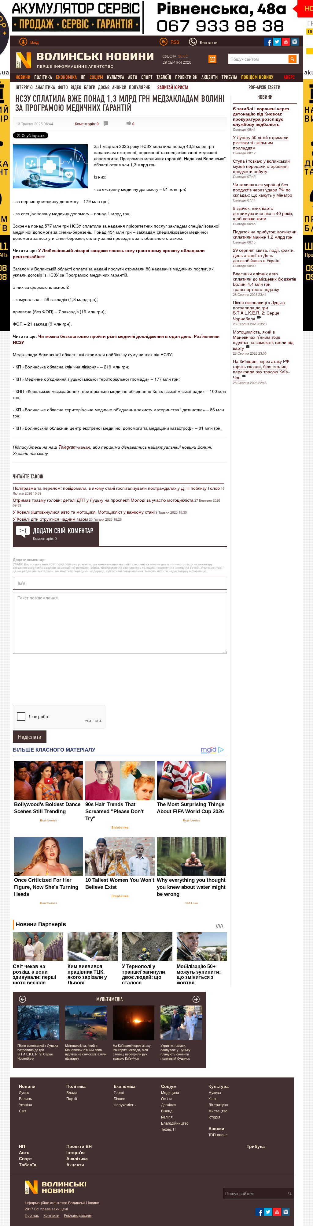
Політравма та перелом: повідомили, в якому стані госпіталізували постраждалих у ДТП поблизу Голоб (116, 488)
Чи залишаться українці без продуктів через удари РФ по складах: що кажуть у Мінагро (262, 189)
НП (83, 77)
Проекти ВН (186, 77)
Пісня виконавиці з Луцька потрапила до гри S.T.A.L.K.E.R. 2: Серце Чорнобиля (259, 310)
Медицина (170, 1092)
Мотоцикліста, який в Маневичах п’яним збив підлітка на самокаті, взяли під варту (263, 340)
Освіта (166, 1098)
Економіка (124, 1086)
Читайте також (28, 476)
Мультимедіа (109, 999)
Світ (22, 1110)
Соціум (168, 1086)
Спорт (147, 77)
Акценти (209, 77)
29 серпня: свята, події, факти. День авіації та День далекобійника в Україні (264, 255)
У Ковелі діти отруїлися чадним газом (50, 519)
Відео (76, 87)
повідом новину (257, 77)
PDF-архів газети (264, 87)
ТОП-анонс (217, 1134)
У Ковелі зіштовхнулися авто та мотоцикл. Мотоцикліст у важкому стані (84, 512)
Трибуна (229, 77)
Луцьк (24, 1092)
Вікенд (166, 1110)
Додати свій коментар (63, 530)
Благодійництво (175, 1123)
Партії (71, 1098)
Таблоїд (163, 77)
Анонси (119, 87)
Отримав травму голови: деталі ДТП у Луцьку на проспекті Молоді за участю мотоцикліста (103, 500)
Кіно (212, 1098)
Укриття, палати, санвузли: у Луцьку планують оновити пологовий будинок (175, 1052)
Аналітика (45, 87)
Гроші (119, 1092)
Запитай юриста (172, 87)
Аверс (289, 77)
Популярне (139, 87)
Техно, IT (168, 1129)
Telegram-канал (74, 447)
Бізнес (119, 1098)
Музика (214, 1092)
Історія (214, 1116)
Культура (115, 77)
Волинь (25, 1098)
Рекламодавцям (77, 1215)
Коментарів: (87, 123)
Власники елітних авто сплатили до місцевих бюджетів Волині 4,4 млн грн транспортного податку (264, 281)
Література (218, 1104)
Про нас (32, 1215)
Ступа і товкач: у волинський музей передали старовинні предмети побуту (261, 166)
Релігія (167, 1116)
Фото (63, 87)
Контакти (51, 1215)
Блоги (89, 87)
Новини (265, 97)
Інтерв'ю (24, 87)
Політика (43, 77)
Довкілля (168, 1104)
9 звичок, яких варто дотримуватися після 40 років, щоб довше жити (263, 213)
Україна (25, 1104)
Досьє (103, 87)
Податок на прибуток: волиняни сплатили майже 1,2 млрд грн (264, 234)
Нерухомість (124, 1104)
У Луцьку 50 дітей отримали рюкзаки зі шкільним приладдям (261, 142)
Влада (71, 1092)
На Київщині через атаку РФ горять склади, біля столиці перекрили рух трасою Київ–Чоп (261, 369)
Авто (132, 77)
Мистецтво (217, 1110)
